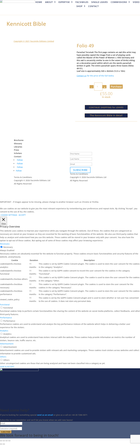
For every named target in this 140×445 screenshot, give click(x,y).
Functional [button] (5, 304)
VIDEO (136, 2)
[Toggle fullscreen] (4, 440)
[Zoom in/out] (1, 440)
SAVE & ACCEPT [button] (7, 366)
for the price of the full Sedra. (95, 75)
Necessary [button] (4, 243)
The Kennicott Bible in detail (106, 115)
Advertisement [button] (6, 343)
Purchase (116, 86)
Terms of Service (38, 190)
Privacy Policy (20, 190)
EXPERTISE (64, 2)
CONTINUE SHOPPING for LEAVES (106, 107)
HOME (38, 2)
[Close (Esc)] (9, 440)
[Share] (6, 440)
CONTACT (93, 6)
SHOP (79, 6)
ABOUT (49, 2)
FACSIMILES (81, 2)
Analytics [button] (4, 330)
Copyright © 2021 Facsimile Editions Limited (34, 41)
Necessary (8, 247)
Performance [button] (6, 317)
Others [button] (3, 356)
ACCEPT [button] (22, 215)
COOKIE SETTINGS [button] (9, 215)
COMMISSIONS (119, 2)
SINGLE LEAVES (99, 2)
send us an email (45, 415)
